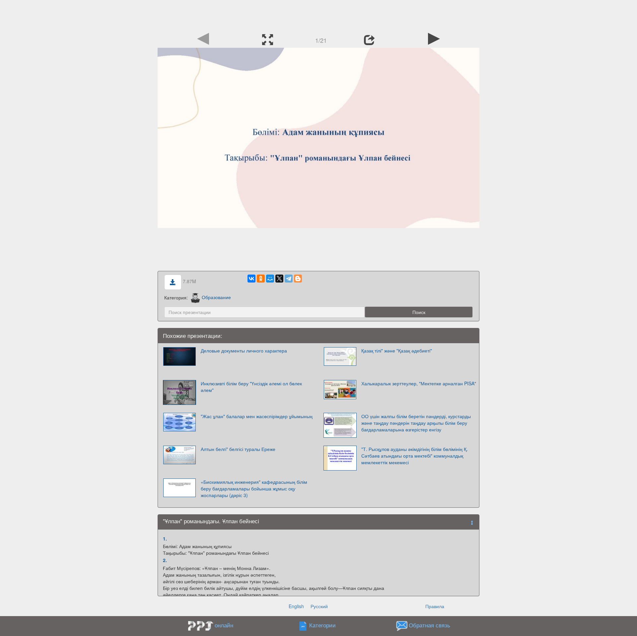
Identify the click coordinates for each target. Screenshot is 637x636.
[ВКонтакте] (251, 279)
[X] (279, 279)
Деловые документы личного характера (244, 350)
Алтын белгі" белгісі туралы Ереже (238, 449)
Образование (216, 297)
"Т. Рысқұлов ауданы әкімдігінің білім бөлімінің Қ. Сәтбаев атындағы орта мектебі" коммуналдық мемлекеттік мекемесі (414, 456)
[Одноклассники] (261, 279)
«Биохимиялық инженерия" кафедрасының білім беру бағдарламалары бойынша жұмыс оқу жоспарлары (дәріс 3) (254, 488)
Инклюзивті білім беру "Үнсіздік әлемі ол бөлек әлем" (251, 386)
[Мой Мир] (270, 279)
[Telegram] (289, 279)
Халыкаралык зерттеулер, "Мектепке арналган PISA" (418, 383)
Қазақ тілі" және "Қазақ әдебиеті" (396, 350)
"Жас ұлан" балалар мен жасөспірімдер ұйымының (257, 416)
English (296, 606)
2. (165, 560)
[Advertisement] (318, 15)
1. (165, 538)
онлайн (224, 625)
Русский (319, 606)
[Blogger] (298, 279)
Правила (434, 606)
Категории (322, 625)
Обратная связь (429, 625)
